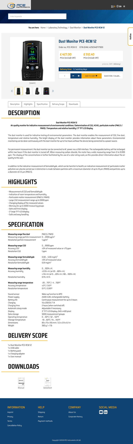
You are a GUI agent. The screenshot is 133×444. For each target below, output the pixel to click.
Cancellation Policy (14, 425)
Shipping (41, 412)
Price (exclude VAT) (68, 57)
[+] (78, 75)
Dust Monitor (75, 27)
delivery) (117, 64)
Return (40, 416)
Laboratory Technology (57, 27)
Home (43, 27)
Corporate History (75, 416)
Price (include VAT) (91, 57)
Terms (9, 421)
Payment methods (45, 421)
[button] (12, 91)
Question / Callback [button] (112, 75)
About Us (72, 412)
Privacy (10, 416)
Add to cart (90, 75)
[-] (73, 75)
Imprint (10, 412)
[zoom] (32, 83)
